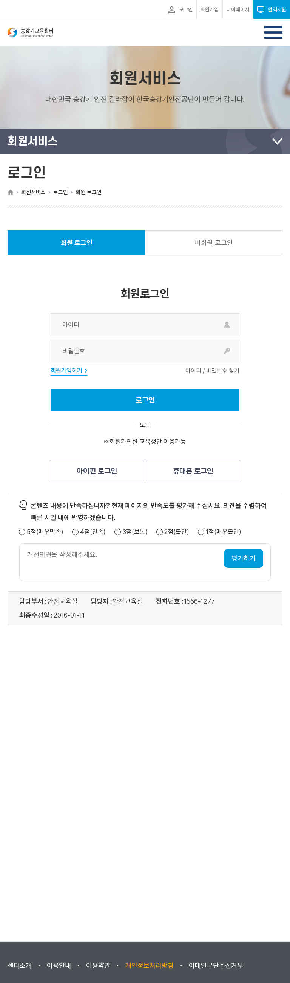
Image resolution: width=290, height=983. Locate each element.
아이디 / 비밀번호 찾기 (212, 371)
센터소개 (20, 965)
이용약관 (98, 965)
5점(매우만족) (45, 532)
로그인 (145, 400)
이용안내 (59, 965)
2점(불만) (176, 532)
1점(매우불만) (223, 532)
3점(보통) (135, 532)
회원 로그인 (77, 247)
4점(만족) (93, 532)
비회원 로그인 (214, 243)
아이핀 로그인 (97, 470)
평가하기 (243, 558)
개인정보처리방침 (149, 965)
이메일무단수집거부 (216, 965)
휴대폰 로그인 (193, 470)
